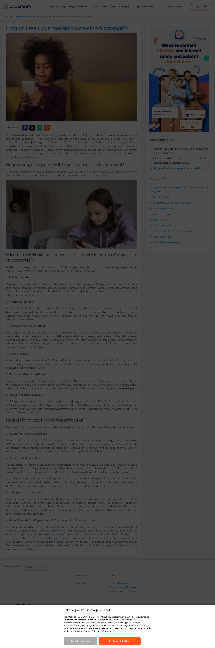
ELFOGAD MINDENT (120, 641)
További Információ (80, 641)
